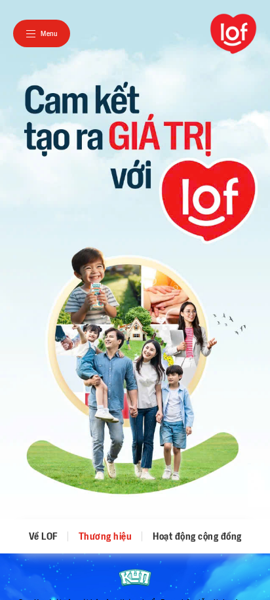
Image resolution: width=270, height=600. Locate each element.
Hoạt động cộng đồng (197, 536)
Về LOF (43, 536)
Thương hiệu (105, 536)
